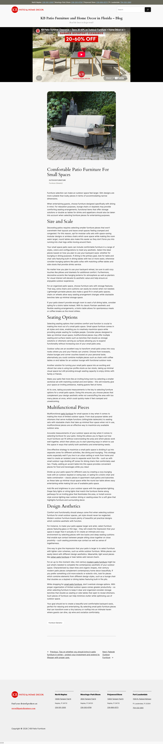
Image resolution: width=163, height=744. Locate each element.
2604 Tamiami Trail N (88, 699)
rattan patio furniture (60, 557)
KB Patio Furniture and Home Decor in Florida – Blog (81, 18)
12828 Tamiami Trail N (63, 699)
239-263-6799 (76, 2)
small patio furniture (73, 584)
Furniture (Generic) (56, 183)
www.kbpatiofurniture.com (23, 708)
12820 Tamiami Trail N (115, 699)
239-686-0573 (101, 2)
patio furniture (67, 414)
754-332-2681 (125, 2)
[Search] (148, 9)
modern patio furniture (97, 562)
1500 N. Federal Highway (142, 699)
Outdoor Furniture (57, 180)
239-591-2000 (47, 2)
